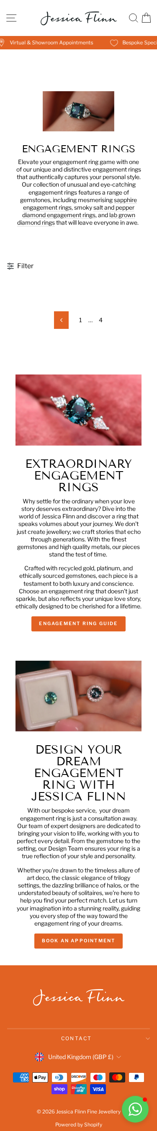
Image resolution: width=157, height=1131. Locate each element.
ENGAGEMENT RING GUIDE (78, 623)
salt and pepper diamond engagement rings (78, 211)
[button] (135, 1109)
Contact (76, 1038)
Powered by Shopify (78, 1124)
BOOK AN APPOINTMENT (79, 941)
